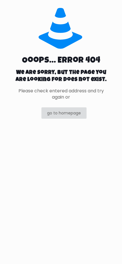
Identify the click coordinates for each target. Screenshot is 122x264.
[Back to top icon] (110, 252)
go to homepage (64, 113)
